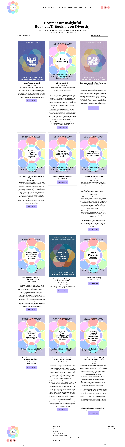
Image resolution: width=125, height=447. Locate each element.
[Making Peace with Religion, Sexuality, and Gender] (62, 256)
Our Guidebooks (58, 433)
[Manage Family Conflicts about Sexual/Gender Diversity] (62, 335)
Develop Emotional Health (62, 176)
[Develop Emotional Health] (62, 154)
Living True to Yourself (32, 83)
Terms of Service (113, 429)
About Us (56, 431)
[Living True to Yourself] (31, 60)
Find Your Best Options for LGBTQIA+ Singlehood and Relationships (31, 359)
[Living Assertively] (62, 61)
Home (55, 429)
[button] (102, 7)
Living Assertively (62, 83)
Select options (31, 100)
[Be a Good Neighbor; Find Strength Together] (31, 154)
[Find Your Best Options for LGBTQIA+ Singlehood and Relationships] (31, 335)
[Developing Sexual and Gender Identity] (93, 154)
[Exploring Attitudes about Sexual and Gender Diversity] (93, 61)
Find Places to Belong (93, 278)
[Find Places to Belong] (93, 255)
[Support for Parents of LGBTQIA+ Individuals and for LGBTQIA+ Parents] (93, 335)
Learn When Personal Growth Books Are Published (68, 438)
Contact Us (56, 440)
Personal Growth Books (60, 435)
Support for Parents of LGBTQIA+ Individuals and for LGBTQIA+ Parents (93, 359)
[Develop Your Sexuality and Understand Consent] (31, 255)
